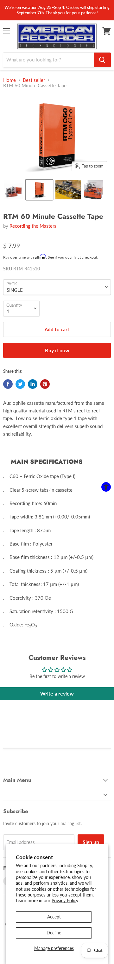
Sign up (91, 842)
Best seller (34, 80)
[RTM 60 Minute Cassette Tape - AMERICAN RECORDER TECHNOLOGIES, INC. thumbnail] (13, 190)
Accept (54, 916)
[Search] (102, 60)
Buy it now (57, 350)
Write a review (57, 693)
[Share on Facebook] (8, 384)
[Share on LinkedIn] (32, 384)
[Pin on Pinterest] (45, 384)
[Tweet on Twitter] (20, 384)
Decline (54, 932)
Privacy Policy (65, 900)
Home (9, 80)
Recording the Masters (33, 226)
